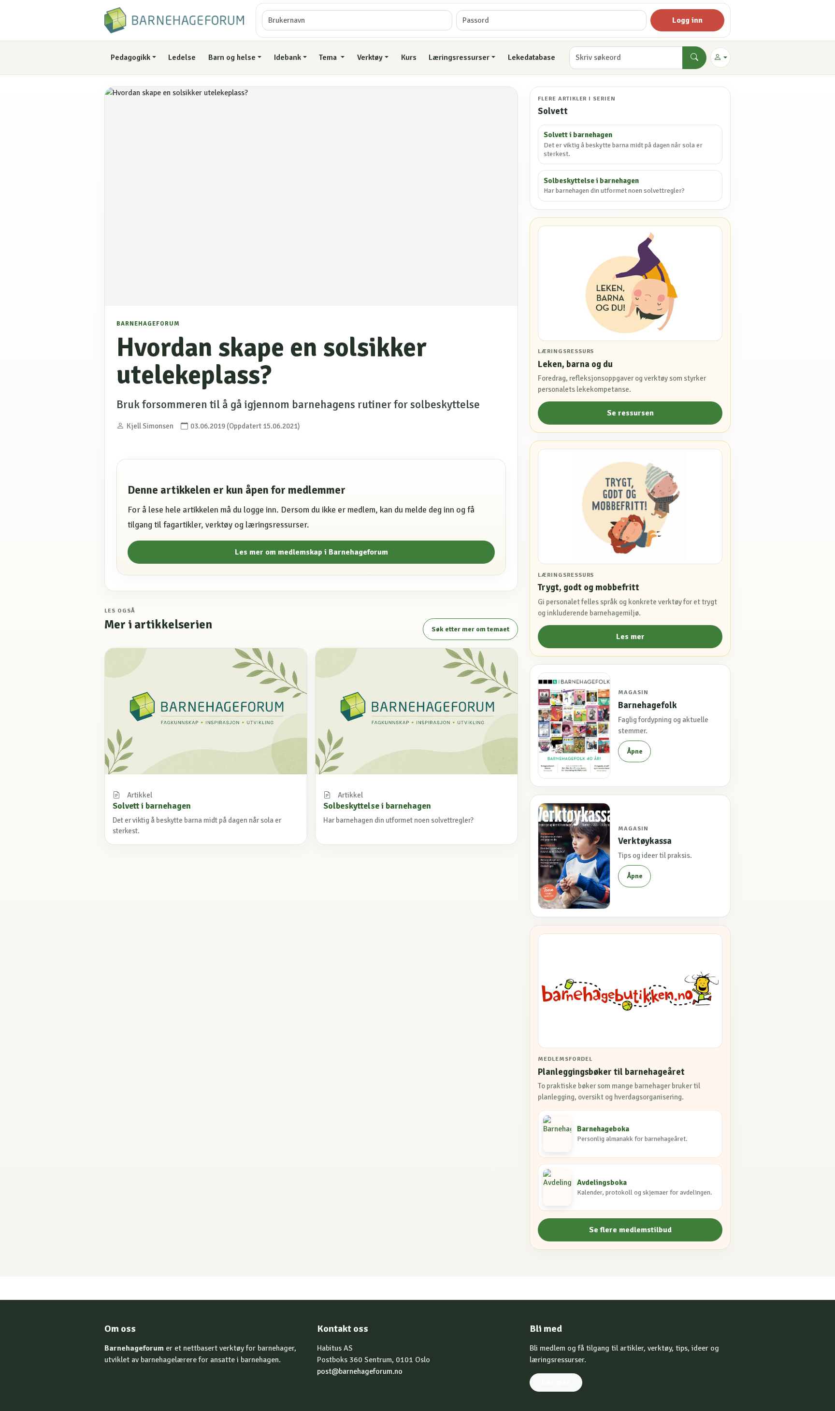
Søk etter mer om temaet (470, 629)
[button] (720, 57)
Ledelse (182, 57)
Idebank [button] (287, 57)
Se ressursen (630, 413)
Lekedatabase (531, 57)
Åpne (635, 751)
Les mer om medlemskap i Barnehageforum (311, 552)
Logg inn (687, 20)
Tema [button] (329, 57)
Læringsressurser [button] (459, 57)
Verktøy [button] (370, 57)
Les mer (630, 636)
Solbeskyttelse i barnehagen (377, 805)
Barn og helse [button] (232, 57)
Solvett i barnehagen (152, 805)
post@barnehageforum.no (360, 1371)
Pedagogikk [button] (130, 57)
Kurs (409, 57)
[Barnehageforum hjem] (174, 20)
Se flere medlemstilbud (630, 1230)
